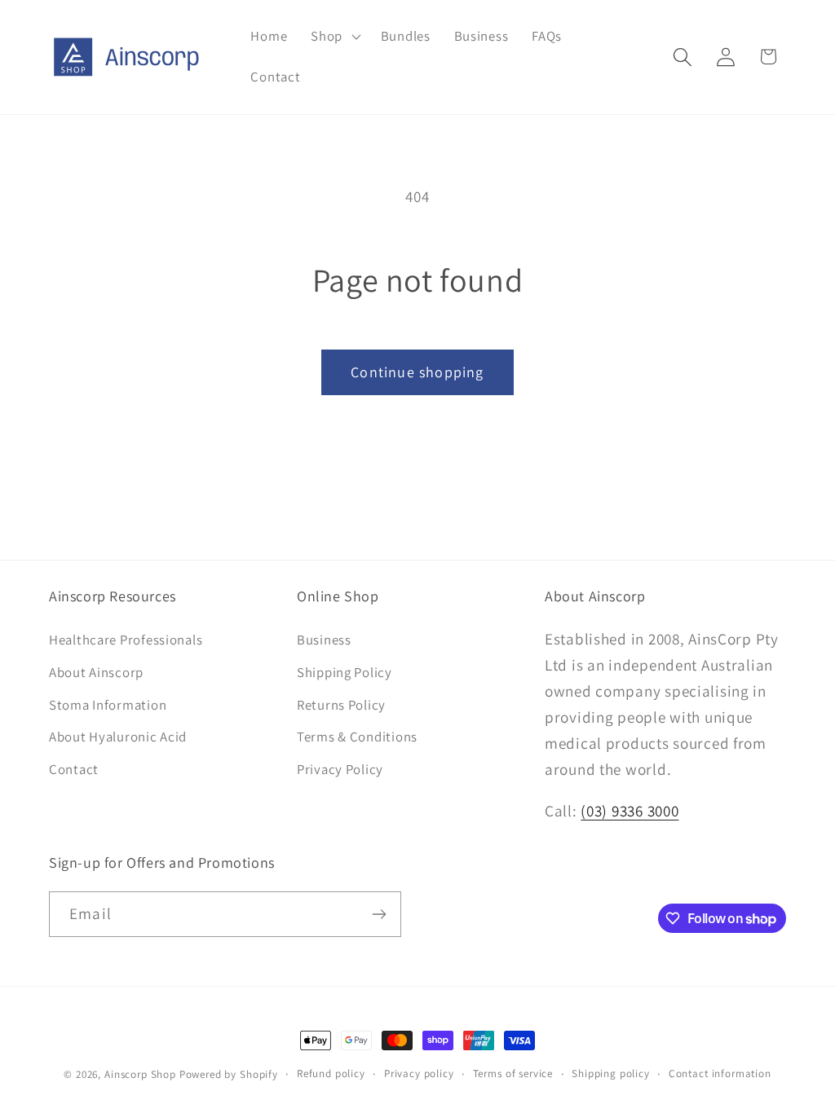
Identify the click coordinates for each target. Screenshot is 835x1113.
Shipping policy (611, 1073)
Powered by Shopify (228, 1074)
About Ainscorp (96, 672)
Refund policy (331, 1073)
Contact (74, 769)
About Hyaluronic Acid (118, 737)
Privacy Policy (340, 769)
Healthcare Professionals (125, 640)
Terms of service (513, 1073)
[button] (334, 36)
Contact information (720, 1073)
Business (324, 640)
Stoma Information (107, 705)
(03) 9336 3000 (629, 810)
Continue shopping (417, 372)
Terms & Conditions (357, 737)
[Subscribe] (378, 914)
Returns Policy (341, 705)
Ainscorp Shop (140, 1074)
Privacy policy (419, 1073)
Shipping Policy (344, 672)
